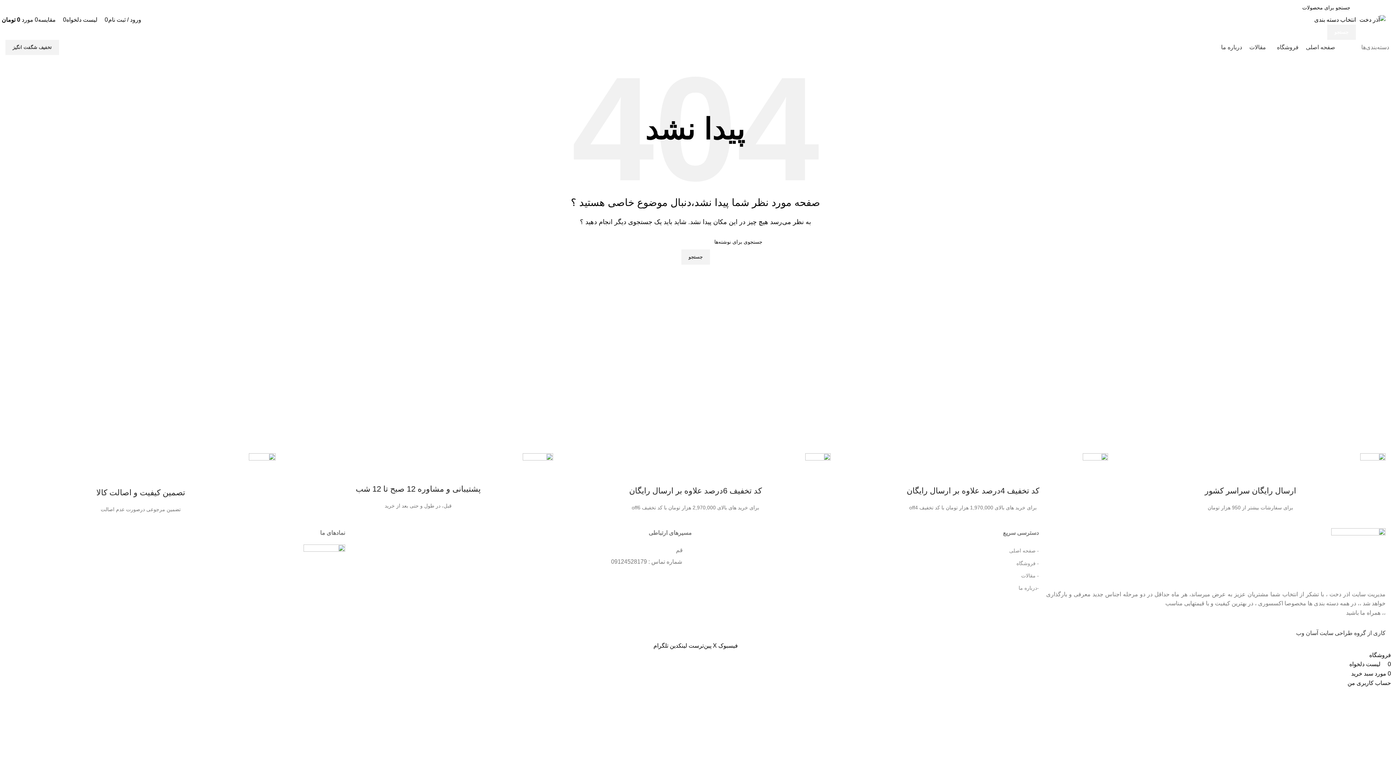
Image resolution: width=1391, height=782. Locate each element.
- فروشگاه (1027, 563)
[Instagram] (686, 581)
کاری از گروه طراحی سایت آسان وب (1341, 633)
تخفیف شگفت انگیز (32, 47)
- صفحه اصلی (1024, 551)
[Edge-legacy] (672, 581)
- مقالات (1030, 576)
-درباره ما (1029, 588)
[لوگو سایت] (1372, 19)
